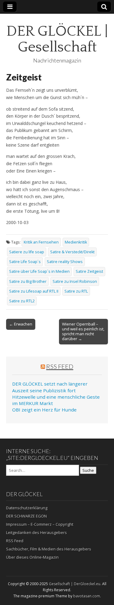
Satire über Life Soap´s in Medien (39, 271)
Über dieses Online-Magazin (32, 557)
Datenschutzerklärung (26, 508)
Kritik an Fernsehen (41, 242)
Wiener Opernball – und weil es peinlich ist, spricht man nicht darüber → (83, 331)
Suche (88, 470)
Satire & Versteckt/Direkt (72, 251)
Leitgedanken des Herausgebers (36, 532)
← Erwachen (20, 324)
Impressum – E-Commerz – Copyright (39, 524)
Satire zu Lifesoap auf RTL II (33, 291)
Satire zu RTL (76, 291)
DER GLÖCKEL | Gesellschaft (57, 39)
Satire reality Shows (65, 261)
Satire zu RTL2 (22, 301)
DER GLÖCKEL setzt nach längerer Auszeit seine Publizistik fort (50, 387)
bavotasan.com (86, 596)
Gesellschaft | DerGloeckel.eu (74, 583)
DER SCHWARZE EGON (26, 516)
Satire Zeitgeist (89, 271)
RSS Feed (59, 366)
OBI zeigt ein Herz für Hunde (44, 410)
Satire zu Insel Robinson (75, 281)
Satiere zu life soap (26, 251)
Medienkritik (76, 242)
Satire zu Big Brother (28, 281)
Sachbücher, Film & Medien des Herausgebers (48, 549)
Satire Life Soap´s (25, 261)
